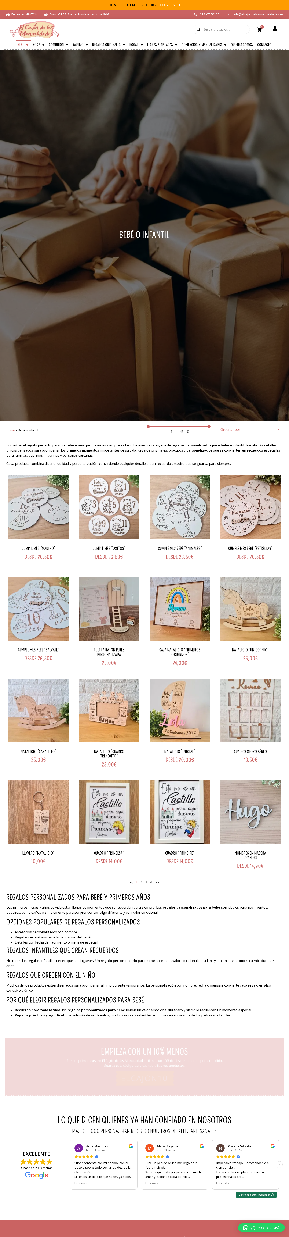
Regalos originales (106, 45)
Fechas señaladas (160, 45)
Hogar (134, 45)
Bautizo (78, 45)
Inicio (11, 430)
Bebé (21, 45)
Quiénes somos (242, 45)
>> (157, 882)
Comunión (56, 45)
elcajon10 (145, 1078)
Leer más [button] (131, 1183)
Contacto (264, 45)
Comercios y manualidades (202, 45)
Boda (36, 45)
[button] (279, 1164)
